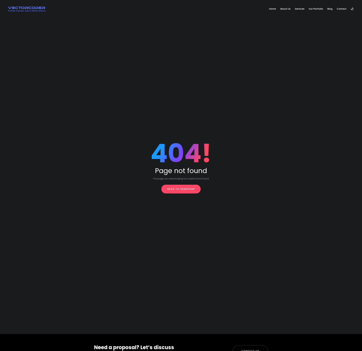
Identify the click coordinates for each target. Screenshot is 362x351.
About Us (285, 8)
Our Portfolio (316, 8)
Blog (329, 8)
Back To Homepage (181, 189)
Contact (341, 8)
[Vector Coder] (26, 9)
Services (299, 8)
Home (272, 8)
